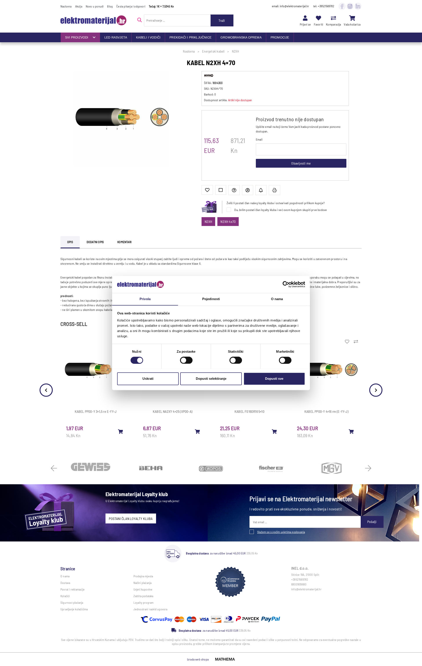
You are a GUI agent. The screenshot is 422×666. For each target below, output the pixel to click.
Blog (110, 6)
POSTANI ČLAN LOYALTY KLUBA (131, 518)
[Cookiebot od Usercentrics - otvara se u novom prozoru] (286, 284)
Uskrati (147, 378)
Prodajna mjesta (143, 576)
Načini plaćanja (142, 583)
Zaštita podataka (143, 596)
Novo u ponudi (95, 6)
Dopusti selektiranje (211, 378)
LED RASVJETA (115, 37)
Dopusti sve (274, 378)
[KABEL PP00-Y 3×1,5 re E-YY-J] (120, 431)
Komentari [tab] (124, 242)
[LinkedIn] (358, 6)
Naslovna (66, 6)
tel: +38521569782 (323, 6)
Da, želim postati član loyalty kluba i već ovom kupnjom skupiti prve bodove (280, 210)
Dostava (65, 583)
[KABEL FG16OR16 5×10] (274, 431)
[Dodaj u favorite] (207, 190)
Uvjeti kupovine (143, 589)
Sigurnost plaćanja (71, 602)
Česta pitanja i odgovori (130, 6)
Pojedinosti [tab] (211, 299)
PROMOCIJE (280, 37)
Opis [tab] (70, 242)
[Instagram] (350, 6)
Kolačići (65, 596)
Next (375, 390)
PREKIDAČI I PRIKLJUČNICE (190, 37)
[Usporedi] (221, 190)
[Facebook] (342, 6)
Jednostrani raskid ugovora (150, 609)
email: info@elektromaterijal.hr (290, 6)
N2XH (208, 221)
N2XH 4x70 (228, 221)
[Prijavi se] (305, 18)
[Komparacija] (333, 18)
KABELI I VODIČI (148, 37)
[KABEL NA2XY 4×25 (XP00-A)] (197, 431)
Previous (46, 390)
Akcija (78, 6)
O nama (64, 576)
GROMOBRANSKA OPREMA (241, 37)
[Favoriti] (318, 18)
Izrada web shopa (198, 659)
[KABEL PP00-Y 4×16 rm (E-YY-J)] (351, 431)
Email (259, 139)
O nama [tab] (277, 299)
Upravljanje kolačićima (74, 609)
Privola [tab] (145, 299)
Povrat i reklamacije (72, 589)
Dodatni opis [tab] (95, 242)
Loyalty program (143, 602)
